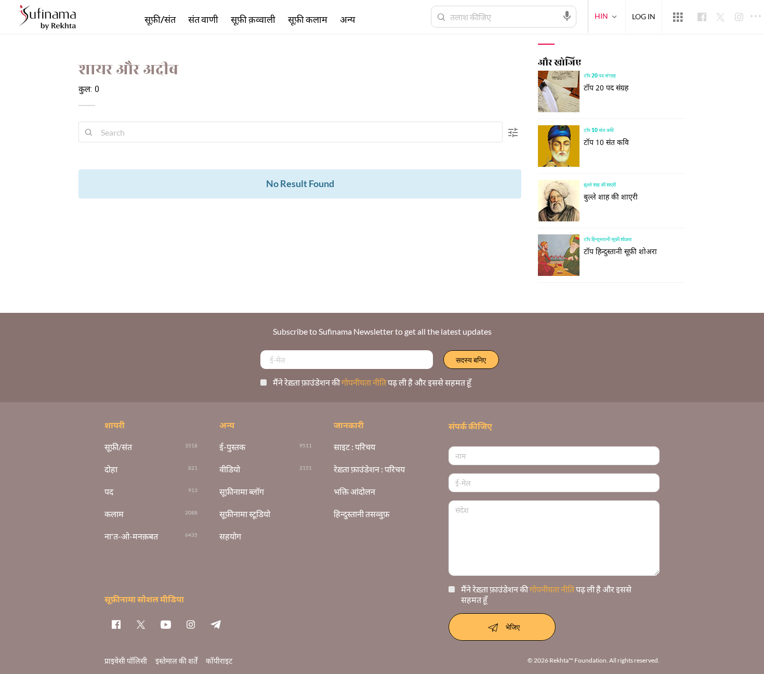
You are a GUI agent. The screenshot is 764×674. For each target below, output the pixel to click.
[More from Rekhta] (677, 17)
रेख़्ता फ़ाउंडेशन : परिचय (369, 469)
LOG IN (643, 16)
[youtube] (165, 624)
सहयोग (230, 536)
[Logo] (47, 18)
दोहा (110, 469)
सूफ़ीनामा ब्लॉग (241, 491)
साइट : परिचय (354, 447)
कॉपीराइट (219, 660)
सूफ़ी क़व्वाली (253, 19)
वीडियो (229, 469)
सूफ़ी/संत (160, 19)
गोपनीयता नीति (364, 382)
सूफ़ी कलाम (307, 19)
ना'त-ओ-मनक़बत (131, 536)
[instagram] (190, 624)
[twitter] (141, 624)
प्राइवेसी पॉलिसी (125, 660)
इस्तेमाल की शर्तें (176, 660)
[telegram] (215, 624)
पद (108, 491)
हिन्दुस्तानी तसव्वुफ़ (361, 514)
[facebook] (116, 624)
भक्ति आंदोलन (354, 491)
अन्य (347, 19)
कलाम (114, 514)
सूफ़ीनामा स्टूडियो (244, 514)
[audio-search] (567, 16)
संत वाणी (203, 19)
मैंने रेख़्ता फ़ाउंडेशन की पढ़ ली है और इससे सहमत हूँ (372, 382)
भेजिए (513, 627)
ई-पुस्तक (232, 447)
